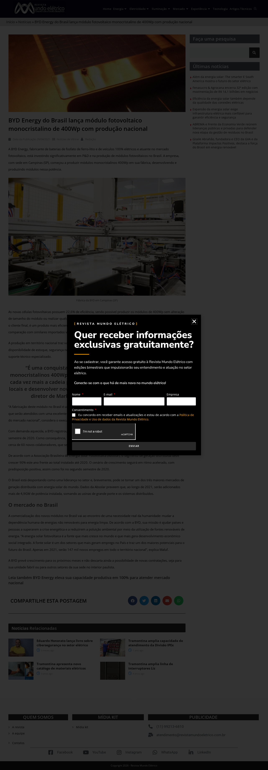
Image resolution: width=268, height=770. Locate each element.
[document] (134, 385)
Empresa (173, 394)
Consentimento (83, 410)
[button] (194, 321)
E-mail (108, 394)
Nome (76, 394)
